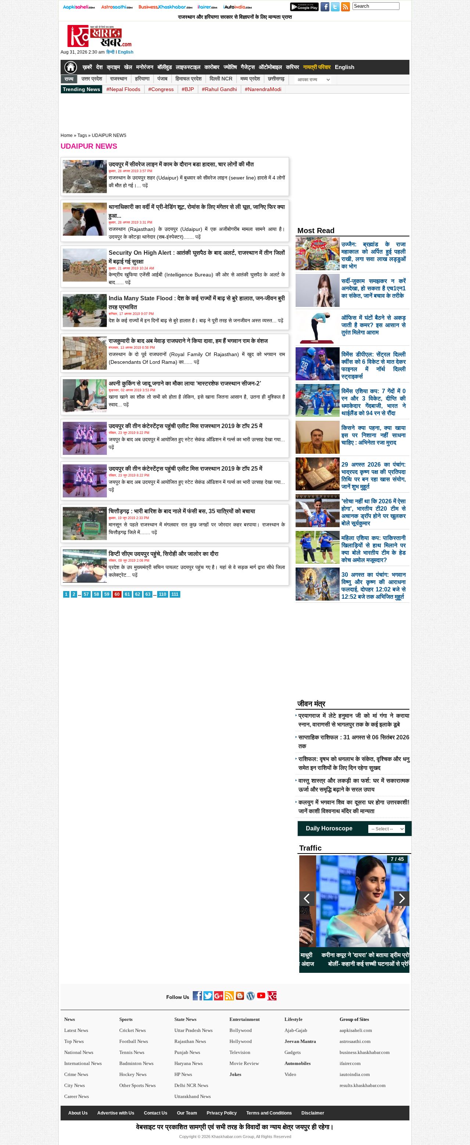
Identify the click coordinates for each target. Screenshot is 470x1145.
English (125, 52)
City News (74, 1085)
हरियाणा (142, 78)
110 (162, 594)
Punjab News (187, 1052)
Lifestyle (294, 1019)
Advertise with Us (115, 1113)
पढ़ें (144, 185)
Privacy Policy (222, 1113)
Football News (133, 1041)
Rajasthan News (190, 1041)
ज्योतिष (230, 67)
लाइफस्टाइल (188, 67)
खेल (128, 67)
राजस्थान (118, 78)
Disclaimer (312, 1113)
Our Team (187, 1113)
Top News (74, 1041)
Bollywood (240, 1030)
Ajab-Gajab (296, 1030)
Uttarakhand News (192, 1096)
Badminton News (136, 1063)
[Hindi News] (99, 45)
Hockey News (133, 1074)
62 (137, 594)
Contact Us (155, 1113)
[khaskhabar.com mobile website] (271, 998)
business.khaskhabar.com (365, 1052)
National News (78, 1052)
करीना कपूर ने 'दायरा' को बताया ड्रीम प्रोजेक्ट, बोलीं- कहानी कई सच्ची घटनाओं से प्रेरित (354, 959)
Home (67, 135)
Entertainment (244, 1019)
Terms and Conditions (269, 1113)
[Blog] (240, 998)
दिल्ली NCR (221, 78)
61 (127, 594)
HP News (183, 1074)
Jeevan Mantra (300, 1041)
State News (185, 1019)
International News (83, 1063)
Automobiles (298, 1063)
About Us (78, 1113)
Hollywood (240, 1041)
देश (99, 67)
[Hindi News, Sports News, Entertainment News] (71, 67)
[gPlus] (218, 998)
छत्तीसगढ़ (276, 78)
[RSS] (229, 998)
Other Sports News (137, 1085)
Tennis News (131, 1052)
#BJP (188, 89)
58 (96, 594)
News (69, 1019)
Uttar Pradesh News (193, 1030)
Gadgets (293, 1052)
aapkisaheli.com (356, 1030)
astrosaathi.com (355, 1041)
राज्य (69, 79)
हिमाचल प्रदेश (189, 78)
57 (86, 594)
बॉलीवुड (165, 67)
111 (174, 594)
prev (307, 898)
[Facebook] (197, 998)
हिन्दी (110, 52)
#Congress (161, 89)
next (401, 898)
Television (239, 1052)
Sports (126, 1019)
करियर (292, 67)
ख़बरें (87, 67)
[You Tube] (261, 998)
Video (290, 1074)
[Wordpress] (250, 998)
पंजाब (162, 78)
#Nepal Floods (123, 89)
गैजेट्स (248, 67)
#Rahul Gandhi (219, 89)
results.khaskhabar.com (363, 1085)
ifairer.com (350, 1063)
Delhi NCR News (191, 1085)
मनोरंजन (144, 67)
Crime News (76, 1074)
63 (148, 594)
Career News (76, 1096)
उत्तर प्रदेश (92, 78)
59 (106, 594)
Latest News (76, 1030)
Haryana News (188, 1063)
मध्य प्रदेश (250, 78)
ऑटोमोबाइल (270, 67)
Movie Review (244, 1063)
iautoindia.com (355, 1074)
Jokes (235, 1074)
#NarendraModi (263, 89)
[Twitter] (208, 998)
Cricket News (132, 1030)
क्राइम (113, 67)
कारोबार (212, 67)
